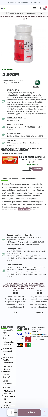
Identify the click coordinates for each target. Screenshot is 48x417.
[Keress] (39, 8)
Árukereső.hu (40, 339)
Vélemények (14, 178)
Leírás (4, 178)
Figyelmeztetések (28, 178)
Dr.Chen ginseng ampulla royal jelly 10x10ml (32, 158)
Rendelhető (7, 69)
